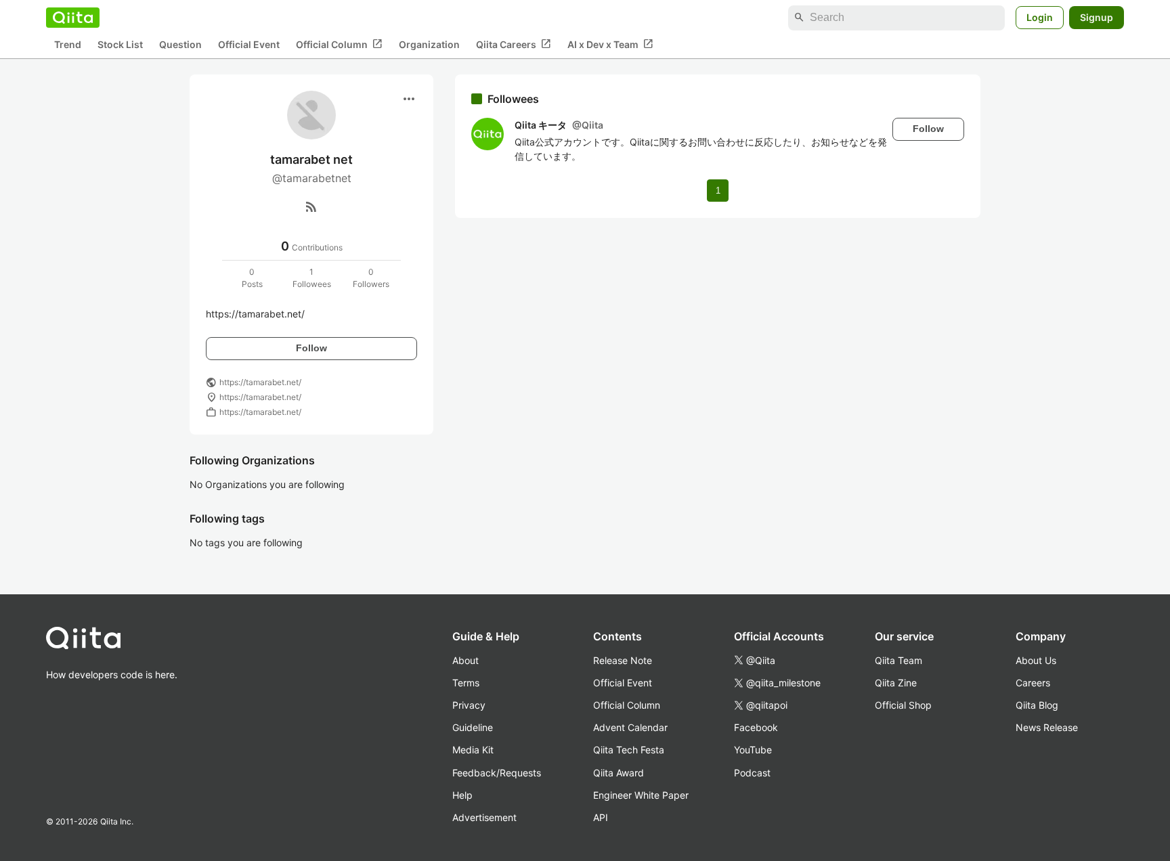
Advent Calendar (630, 727)
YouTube (753, 749)
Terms (465, 682)
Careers (1033, 682)
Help (462, 795)
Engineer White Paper (641, 795)
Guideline (472, 727)
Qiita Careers (513, 44)
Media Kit (473, 749)
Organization (429, 44)
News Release (1047, 727)
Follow (311, 348)
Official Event (249, 44)
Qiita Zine (896, 682)
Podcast (752, 772)
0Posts (252, 278)
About (465, 660)
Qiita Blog (1037, 705)
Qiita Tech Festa (628, 749)
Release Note (622, 660)
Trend (67, 44)
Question (180, 44)
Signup (1096, 17)
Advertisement (484, 817)
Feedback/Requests (496, 772)
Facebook (756, 727)
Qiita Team (898, 660)
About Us (1036, 660)
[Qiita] (73, 17)
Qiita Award (618, 772)
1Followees (311, 278)
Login (1039, 17)
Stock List (120, 44)
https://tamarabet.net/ (260, 382)
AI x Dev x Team (610, 44)
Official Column (339, 44)
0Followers (371, 278)
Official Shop (903, 705)
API (600, 817)
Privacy (468, 705)
